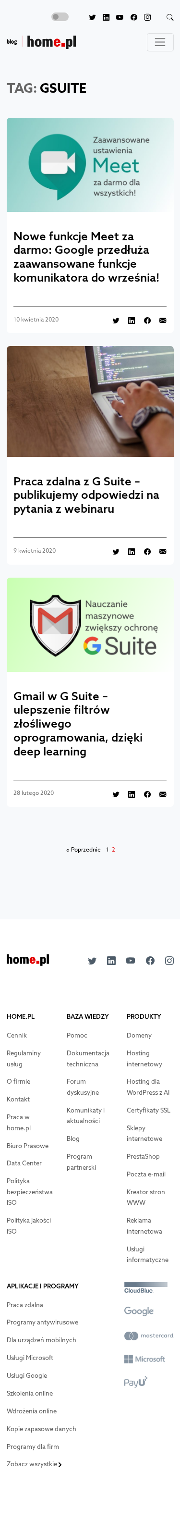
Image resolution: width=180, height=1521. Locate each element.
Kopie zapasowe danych (41, 1429)
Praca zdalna (25, 1305)
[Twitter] (89, 18)
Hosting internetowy (144, 1058)
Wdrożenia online (32, 1411)
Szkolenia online (30, 1393)
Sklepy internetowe (144, 1133)
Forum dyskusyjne (83, 1087)
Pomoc (77, 1035)
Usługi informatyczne (147, 1254)
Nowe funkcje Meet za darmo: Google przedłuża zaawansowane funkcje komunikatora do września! (86, 256)
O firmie (18, 1081)
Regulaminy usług (24, 1058)
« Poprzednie (83, 849)
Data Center (24, 1163)
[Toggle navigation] (160, 42)
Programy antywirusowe (42, 1322)
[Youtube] (116, 18)
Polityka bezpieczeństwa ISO (30, 1192)
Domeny (139, 1035)
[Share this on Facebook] (143, 319)
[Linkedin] (102, 18)
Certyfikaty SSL (148, 1110)
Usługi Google (27, 1376)
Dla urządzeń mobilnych (41, 1340)
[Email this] (160, 319)
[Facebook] (130, 18)
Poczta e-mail (146, 1174)
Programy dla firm (33, 1447)
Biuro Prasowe (27, 1146)
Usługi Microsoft (30, 1358)
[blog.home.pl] (41, 42)
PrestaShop (143, 1156)
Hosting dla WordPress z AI (148, 1087)
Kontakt (18, 1099)
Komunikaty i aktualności (86, 1115)
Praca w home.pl (19, 1122)
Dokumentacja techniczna (88, 1058)
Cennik (17, 1035)
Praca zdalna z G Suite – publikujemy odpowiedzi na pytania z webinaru (86, 495)
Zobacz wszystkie (33, 1464)
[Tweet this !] (113, 319)
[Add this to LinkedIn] (128, 319)
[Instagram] (144, 18)
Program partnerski (81, 1162)
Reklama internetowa (144, 1226)
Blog (73, 1139)
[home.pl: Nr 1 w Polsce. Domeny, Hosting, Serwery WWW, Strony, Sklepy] (28, 962)
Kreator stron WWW (146, 1197)
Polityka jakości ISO (29, 1226)
